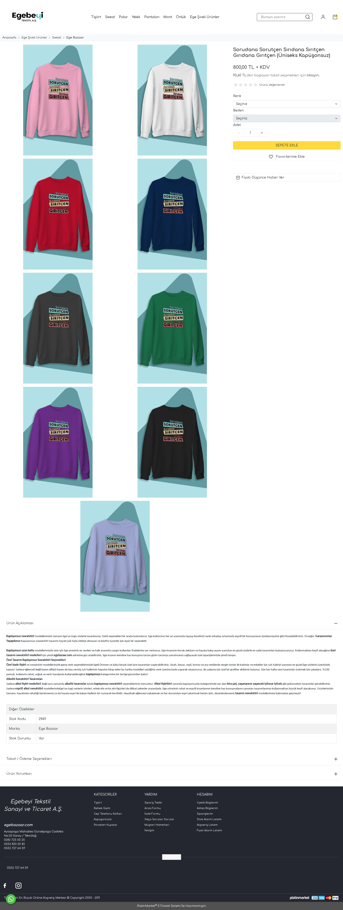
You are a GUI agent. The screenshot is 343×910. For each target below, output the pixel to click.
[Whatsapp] (11, 899)
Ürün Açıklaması (20, 623)
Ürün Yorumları (19, 774)
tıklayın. (313, 75)
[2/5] (238, 84)
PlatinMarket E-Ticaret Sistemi (159, 905)
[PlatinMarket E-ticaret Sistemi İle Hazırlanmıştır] (299, 898)
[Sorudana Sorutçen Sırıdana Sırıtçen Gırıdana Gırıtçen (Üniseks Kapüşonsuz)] (57, 100)
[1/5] (235, 84)
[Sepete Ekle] (287, 145)
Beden (238, 110)
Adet (237, 125)
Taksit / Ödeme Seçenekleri (29, 759)
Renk (237, 96)
